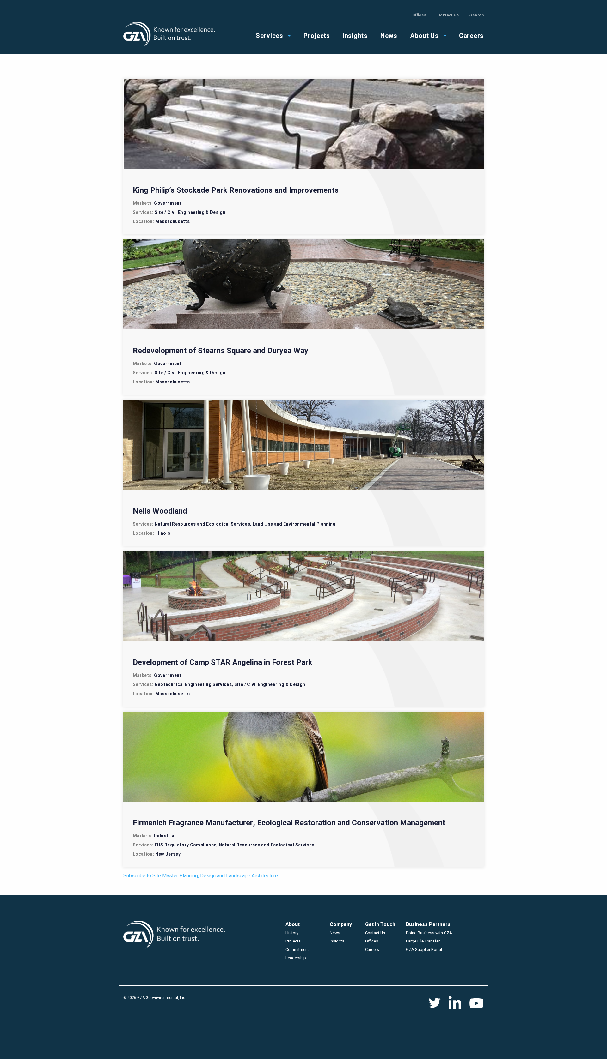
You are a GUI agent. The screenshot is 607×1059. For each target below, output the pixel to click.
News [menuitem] (388, 35)
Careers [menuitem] (471, 35)
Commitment (297, 950)
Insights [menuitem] (355, 35)
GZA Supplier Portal (424, 950)
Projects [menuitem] (317, 35)
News (335, 933)
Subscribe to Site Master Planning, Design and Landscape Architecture (200, 876)
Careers (372, 950)
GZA (170, 34)
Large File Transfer (423, 941)
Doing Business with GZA (429, 933)
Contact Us (448, 15)
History (291, 933)
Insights (337, 941)
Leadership (295, 958)
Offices (419, 15)
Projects (293, 941)
